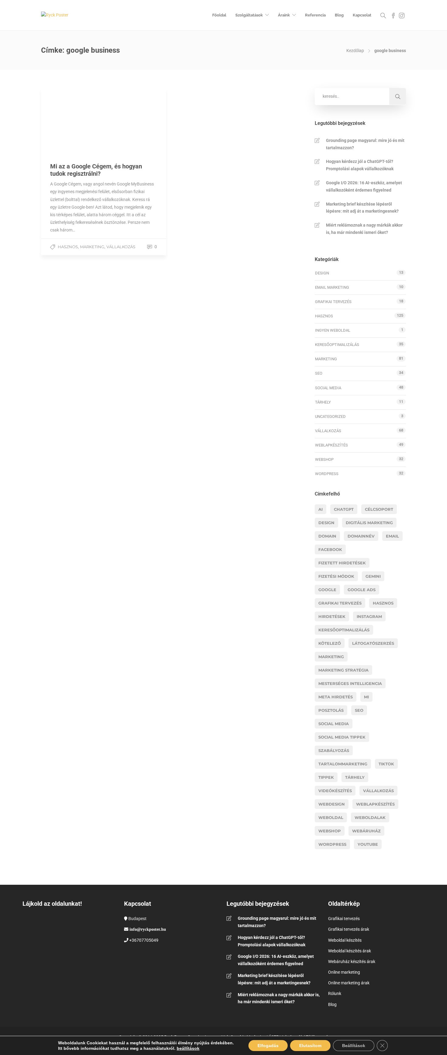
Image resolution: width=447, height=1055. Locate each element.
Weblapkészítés (331, 445)
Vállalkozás (120, 246)
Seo (359, 710)
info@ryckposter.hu (148, 929)
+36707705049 (143, 940)
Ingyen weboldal (332, 330)
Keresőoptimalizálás (337, 344)
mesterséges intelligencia (350, 683)
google (327, 589)
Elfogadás (268, 1045)
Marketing (92, 246)
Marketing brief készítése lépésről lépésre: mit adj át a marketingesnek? (362, 208)
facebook (330, 549)
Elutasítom (310, 1045)
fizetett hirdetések (342, 562)
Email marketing (332, 287)
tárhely (355, 777)
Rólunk (334, 993)
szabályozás (333, 750)
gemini (373, 576)
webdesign (331, 804)
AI (320, 509)
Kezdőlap (355, 50)
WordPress (326, 473)
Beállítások (353, 1045)
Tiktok (386, 763)
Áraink (284, 15)
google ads (362, 589)
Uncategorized (330, 416)
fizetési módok (336, 576)
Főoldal (219, 15)
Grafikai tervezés (333, 301)
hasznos (383, 603)
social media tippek (342, 737)
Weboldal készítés (345, 940)
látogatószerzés (373, 643)
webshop (329, 830)
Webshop (324, 459)
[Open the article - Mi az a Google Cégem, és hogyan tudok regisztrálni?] (103, 120)
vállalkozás (378, 790)
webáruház (366, 830)
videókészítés (335, 790)
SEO (318, 373)
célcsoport (379, 509)
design (326, 522)
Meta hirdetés (335, 696)
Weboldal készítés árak (349, 950)
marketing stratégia (343, 670)
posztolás (331, 710)
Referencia (315, 15)
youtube (368, 844)
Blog (339, 15)
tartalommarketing (342, 763)
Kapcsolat (362, 15)
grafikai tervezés (340, 603)
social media (333, 723)
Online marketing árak (348, 982)
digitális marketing (369, 522)
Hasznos (68, 246)
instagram (369, 616)
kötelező (329, 643)
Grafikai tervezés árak (348, 929)
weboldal (330, 817)
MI (366, 696)
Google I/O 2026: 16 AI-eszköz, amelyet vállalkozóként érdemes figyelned (364, 186)
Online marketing (344, 972)
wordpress (332, 844)
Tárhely (323, 402)
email (392, 536)
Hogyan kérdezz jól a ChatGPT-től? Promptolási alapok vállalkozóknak (359, 165)
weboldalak (370, 817)
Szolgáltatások (249, 15)
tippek (326, 777)
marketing (331, 656)
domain (327, 536)
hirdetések (331, 616)
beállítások (188, 1048)
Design (322, 273)
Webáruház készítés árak (351, 961)
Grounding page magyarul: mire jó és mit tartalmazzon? (365, 144)
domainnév (361, 536)
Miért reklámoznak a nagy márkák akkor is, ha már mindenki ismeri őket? (364, 229)
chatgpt (344, 509)
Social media (328, 388)
